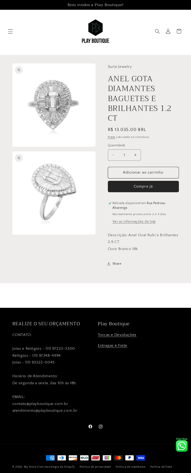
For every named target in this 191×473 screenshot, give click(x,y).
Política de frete (161, 466)
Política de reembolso (130, 466)
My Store (30, 466)
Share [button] (117, 264)
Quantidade (116, 145)
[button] (10, 31)
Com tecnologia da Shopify (56, 466)
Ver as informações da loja (134, 221)
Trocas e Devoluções (117, 335)
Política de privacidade (95, 466)
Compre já (143, 187)
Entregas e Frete (112, 345)
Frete (112, 137)
